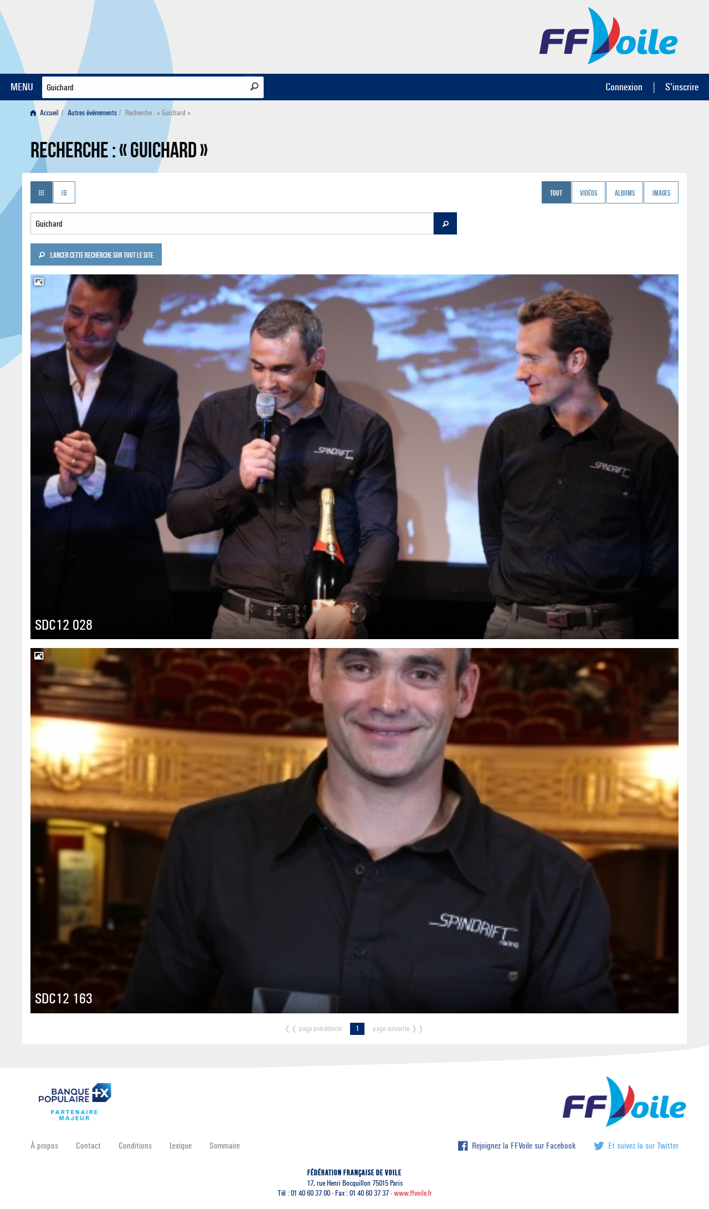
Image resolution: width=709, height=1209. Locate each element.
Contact (88, 1145)
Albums (625, 193)
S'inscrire (681, 86)
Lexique (180, 1145)
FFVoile (609, 35)
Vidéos (588, 193)
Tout (556, 193)
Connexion (624, 86)
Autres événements (92, 113)
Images (661, 193)
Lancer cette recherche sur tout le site (101, 256)
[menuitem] (46, 113)
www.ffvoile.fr (413, 1193)
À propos (44, 1145)
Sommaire (224, 1145)
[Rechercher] (254, 86)
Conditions (135, 1145)
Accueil (48, 113)
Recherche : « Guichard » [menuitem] (158, 113)
